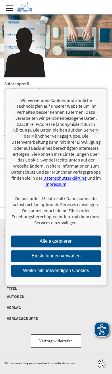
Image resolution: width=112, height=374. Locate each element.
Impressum (55, 184)
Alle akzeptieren (56, 241)
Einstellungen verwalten (56, 256)
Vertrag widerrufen (56, 340)
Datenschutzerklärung (64, 178)
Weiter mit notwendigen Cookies (56, 270)
